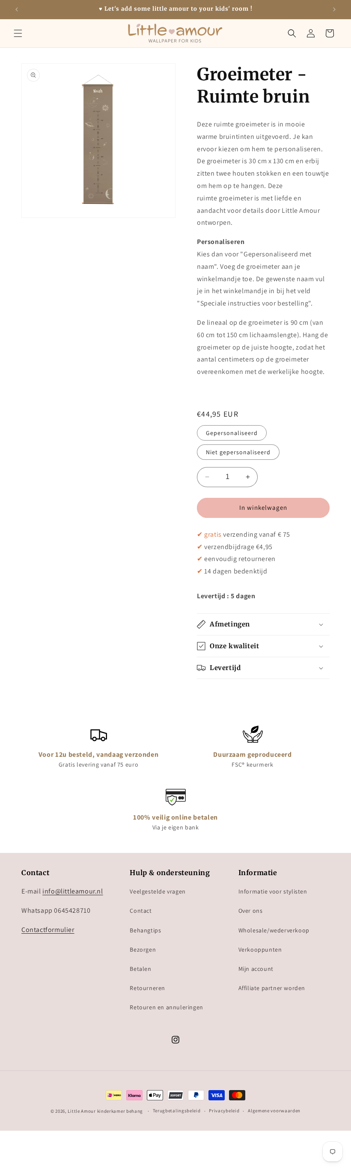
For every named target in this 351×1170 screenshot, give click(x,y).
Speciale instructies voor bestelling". (256, 303)
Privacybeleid (224, 1111)
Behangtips (145, 930)
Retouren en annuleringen (166, 1007)
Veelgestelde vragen (157, 891)
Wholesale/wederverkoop (273, 930)
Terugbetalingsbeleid (177, 1111)
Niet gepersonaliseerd (238, 452)
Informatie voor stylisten (272, 891)
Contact (141, 910)
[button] (18, 33)
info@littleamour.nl (72, 891)
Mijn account (256, 969)
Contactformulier (47, 929)
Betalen (140, 969)
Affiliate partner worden (271, 988)
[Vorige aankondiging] (16, 9)
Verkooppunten (260, 949)
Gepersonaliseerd (232, 433)
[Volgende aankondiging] (334, 9)
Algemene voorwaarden (274, 1111)
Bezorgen (143, 949)
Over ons (250, 910)
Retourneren (147, 988)
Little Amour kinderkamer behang (105, 1111)
